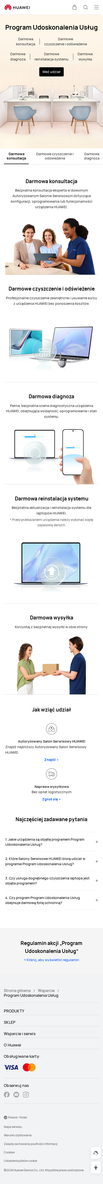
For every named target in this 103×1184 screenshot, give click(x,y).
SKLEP (10, 1022)
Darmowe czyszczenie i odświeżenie (55, 156)
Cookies (9, 1152)
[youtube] (16, 1095)
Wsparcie (46, 990)
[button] (74, 7)
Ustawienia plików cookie (20, 1161)
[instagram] (26, 1095)
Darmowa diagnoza (91, 156)
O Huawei (12, 1045)
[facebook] (7, 1095)
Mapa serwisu (13, 1127)
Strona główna (17, 990)
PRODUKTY (14, 1011)
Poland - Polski (17, 1117)
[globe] (5, 1117)
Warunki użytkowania (18, 1135)
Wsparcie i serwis (19, 1033)
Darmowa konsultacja (16, 156)
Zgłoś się (51, 799)
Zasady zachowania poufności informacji (30, 1144)
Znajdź (51, 759)
